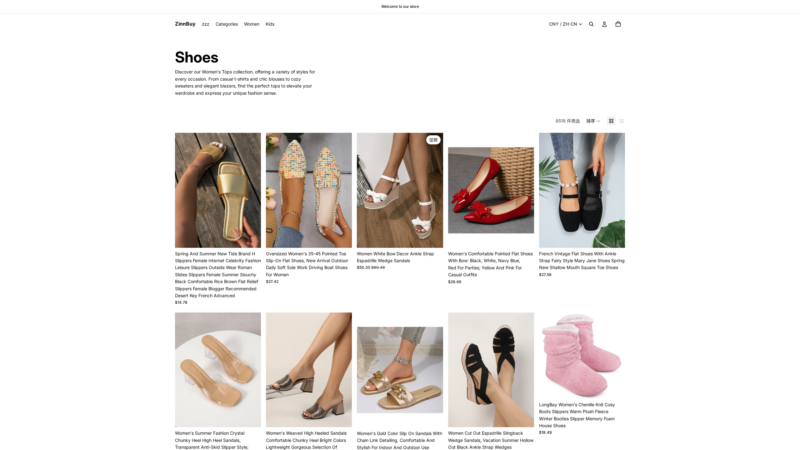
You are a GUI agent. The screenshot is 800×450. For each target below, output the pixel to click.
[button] (593, 121)
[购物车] (618, 24)
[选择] (251, 238)
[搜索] (591, 24)
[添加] (615, 389)
